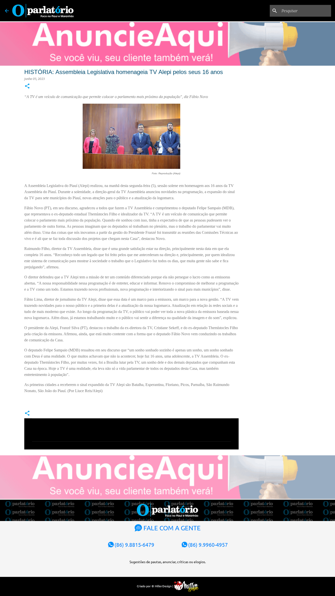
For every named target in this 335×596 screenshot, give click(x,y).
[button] (27, 86)
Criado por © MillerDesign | (155, 586)
